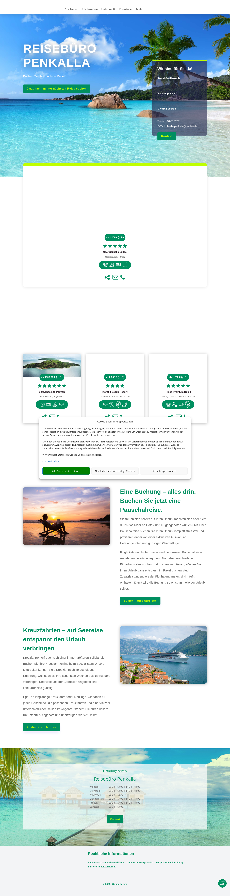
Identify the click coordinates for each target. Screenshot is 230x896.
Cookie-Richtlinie (50, 461)
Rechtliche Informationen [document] (111, 854)
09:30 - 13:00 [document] (124, 806)
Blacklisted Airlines (171, 862)
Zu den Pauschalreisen (140, 600)
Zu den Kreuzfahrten (41, 727)
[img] (105, 265)
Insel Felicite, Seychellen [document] (52, 396)
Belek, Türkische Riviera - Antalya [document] (178, 396)
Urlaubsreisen (89, 9)
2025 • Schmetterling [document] (116, 884)
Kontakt (166, 136)
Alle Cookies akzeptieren (66, 471)
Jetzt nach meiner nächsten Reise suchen (57, 88)
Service (149, 862)
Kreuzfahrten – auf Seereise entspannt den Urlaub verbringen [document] (63, 639)
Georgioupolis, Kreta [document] (115, 257)
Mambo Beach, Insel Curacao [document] (115, 396)
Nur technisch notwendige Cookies (115, 471)
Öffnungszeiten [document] (115, 771)
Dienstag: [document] (95, 790)
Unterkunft (108, 9)
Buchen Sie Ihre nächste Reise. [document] (44, 76)
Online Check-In (135, 862)
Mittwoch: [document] (95, 794)
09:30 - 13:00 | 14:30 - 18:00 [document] (124, 786)
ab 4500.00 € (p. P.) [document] (51, 377)
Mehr (139, 9)
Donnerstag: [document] (97, 798)
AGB (157, 862)
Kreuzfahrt (125, 9)
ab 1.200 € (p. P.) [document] (115, 237)
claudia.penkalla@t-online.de (181, 126)
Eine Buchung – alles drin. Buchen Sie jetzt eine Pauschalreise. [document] (158, 500)
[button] (107, 277)
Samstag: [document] (95, 806)
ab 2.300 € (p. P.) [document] (115, 377)
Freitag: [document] (94, 802)
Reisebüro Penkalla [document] (115, 779)
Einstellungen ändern (164, 471)
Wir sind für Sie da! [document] (174, 69)
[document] (179, 79)
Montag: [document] (94, 786)
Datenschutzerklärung (113, 862)
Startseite (71, 9)
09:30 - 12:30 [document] (124, 794)
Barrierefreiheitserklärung (102, 866)
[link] (115, 226)
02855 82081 (174, 121)
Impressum (94, 862)
